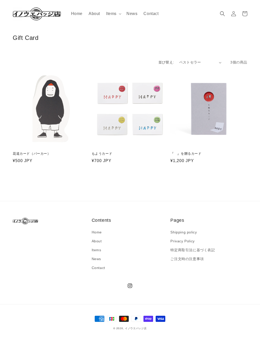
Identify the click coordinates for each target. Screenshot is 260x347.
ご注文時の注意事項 (187, 259)
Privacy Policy (182, 241)
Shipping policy (183, 232)
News (96, 259)
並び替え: (166, 62)
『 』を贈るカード (185, 153)
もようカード (102, 153)
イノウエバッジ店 (136, 328)
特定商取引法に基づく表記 (192, 250)
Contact (98, 268)
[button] (113, 14)
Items (96, 250)
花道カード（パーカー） (32, 153)
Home (97, 232)
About (97, 241)
